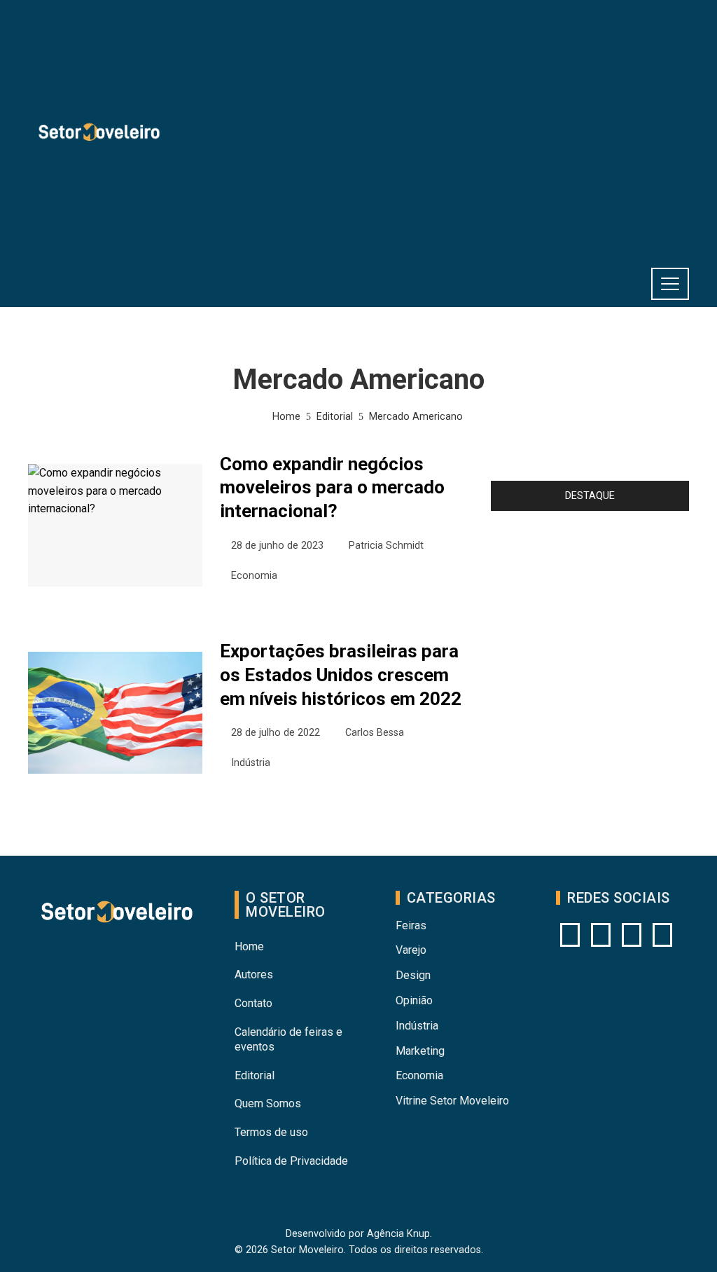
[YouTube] (601, 935)
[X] (631, 935)
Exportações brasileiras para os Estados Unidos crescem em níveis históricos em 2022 (340, 675)
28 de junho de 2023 (277, 546)
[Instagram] (570, 935)
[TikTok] (662, 935)
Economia (254, 576)
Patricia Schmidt (386, 546)
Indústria (250, 763)
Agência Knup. (399, 1234)
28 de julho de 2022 (275, 733)
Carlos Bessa (374, 733)
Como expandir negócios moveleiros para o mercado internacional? (332, 487)
